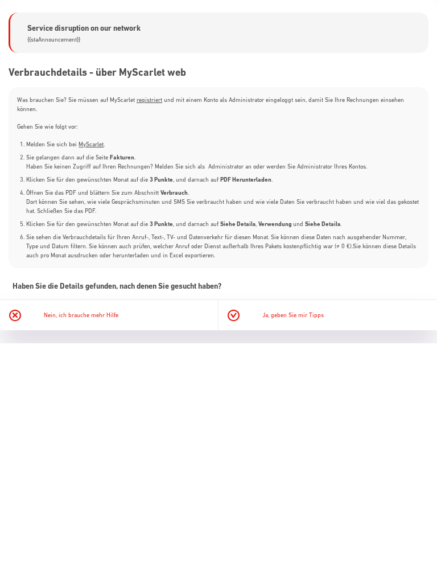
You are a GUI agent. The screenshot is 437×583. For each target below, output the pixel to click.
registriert (149, 99)
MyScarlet (91, 144)
